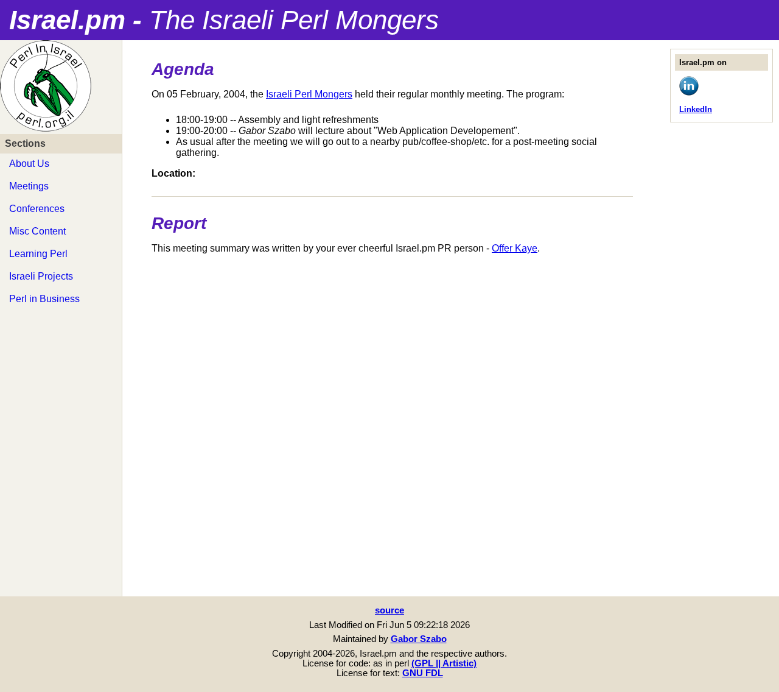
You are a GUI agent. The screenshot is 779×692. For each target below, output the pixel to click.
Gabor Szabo (419, 639)
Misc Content (37, 231)
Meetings (29, 186)
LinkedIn (695, 109)
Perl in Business (44, 299)
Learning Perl (38, 254)
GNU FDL (422, 673)
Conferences (37, 208)
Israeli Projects (41, 276)
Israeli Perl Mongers (309, 94)
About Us (29, 163)
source (389, 610)
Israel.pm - (224, 20)
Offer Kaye (514, 248)
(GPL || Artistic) (444, 663)
